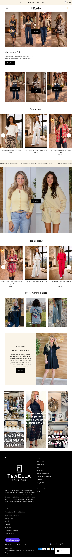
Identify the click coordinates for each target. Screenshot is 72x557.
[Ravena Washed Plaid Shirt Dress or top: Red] (11, 263)
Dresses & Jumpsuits (43, 473)
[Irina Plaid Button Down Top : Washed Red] (60, 131)
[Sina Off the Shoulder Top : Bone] (11, 131)
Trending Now (36, 241)
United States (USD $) (58, 544)
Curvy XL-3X (40, 483)
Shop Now (35, 31)
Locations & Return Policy (12, 515)
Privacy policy (25, 544)
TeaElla (17, 550)
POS (21, 550)
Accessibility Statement (12, 530)
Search (7, 521)
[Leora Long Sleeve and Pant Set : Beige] (36, 131)
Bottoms (39, 479)
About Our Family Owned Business (15, 512)
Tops (38, 467)
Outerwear (40, 470)
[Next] (51, 2)
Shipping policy (8, 548)
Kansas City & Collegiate (44, 476)
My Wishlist (8, 524)
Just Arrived (36, 109)
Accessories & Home (43, 486)
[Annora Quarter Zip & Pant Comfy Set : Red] (60, 263)
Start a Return (9, 518)
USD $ (68, 2)
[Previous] (20, 2)
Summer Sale (40, 464)
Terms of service (17, 544)
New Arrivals (40, 461)
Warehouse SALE (41, 489)
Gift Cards (40, 492)
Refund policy (8, 544)
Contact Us (8, 527)
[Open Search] (63, 8)
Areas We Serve (9, 533)
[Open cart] (66, 8)
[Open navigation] (6, 8)
